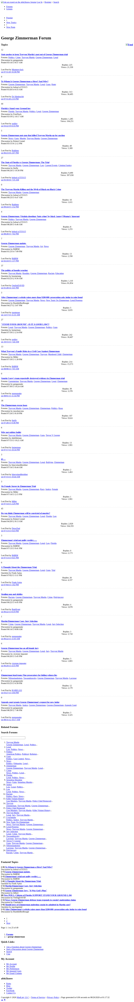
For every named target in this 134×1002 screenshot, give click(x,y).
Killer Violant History (15, 799)
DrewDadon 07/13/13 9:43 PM (10, 529)
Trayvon (43, 354)
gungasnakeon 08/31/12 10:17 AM (11, 718)
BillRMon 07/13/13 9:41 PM (10, 556)
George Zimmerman (44, 57)
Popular (9, 18)
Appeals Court (71, 705)
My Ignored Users (13, 971)
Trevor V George (53, 435)
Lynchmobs (11, 817)
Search (56, 2)
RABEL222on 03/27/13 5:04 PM (11, 691)
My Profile (10, 966)
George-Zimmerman (55, 705)
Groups (9, 9)
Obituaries (17, 763)
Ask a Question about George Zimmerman (23, 947)
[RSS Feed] (129, 44)
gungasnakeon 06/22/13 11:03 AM (11, 637)
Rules (8, 983)
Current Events (51, 165)
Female (55, 489)
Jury (47, 651)
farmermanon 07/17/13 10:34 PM (11, 448)
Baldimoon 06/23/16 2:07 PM (10, 151)
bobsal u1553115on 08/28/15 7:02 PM (13, 232)
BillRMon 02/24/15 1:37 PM (10, 259)
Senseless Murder (25, 782)
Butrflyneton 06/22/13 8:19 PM (10, 610)
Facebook (10, 990)
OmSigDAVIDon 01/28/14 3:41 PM (12, 286)
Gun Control (18, 759)
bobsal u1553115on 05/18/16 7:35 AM (13, 178)
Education (59, 273)
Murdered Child (54, 354)
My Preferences (12, 969)
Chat (8, 954)
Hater (53, 84)
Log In (39, 2)
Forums (9, 6)
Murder (23, 138)
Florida (11, 111)
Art (41, 246)
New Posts (10, 27)
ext (8, 923)
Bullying (49, 462)
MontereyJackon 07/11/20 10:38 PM (12, 70)
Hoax (60, 408)
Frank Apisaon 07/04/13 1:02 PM (11, 583)
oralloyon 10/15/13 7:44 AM (10, 340)
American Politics (13, 754)
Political (25, 754)
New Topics (11, 22)
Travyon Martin (56, 651)
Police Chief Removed (41, 801)
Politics (11, 57)
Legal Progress (76, 300)
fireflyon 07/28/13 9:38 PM (10, 421)
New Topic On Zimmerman (57, 300)
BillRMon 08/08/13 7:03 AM (10, 367)
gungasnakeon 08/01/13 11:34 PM (11, 394)
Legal (55, 57)
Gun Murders (11, 801)
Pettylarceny (59, 597)
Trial (53, 570)
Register (47, 2)
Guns (48, 84)
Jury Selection (58, 624)
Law (42, 165)
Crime (18, 57)
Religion (33, 754)
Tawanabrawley (29, 678)
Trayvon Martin (28, 57)
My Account (11, 964)
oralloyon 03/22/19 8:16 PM (10, 124)
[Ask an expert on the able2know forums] (18, 2)
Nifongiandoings (15, 678)
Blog (8, 986)
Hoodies (25, 273)
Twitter (9, 988)
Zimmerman (67, 354)
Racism (51, 273)
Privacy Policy (53, 997)
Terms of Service (38, 997)
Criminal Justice (65, 165)
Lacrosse (73, 678)
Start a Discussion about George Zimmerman (24, 949)
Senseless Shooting (14, 780)
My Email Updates (14, 973)
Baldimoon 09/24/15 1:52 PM (10, 205)
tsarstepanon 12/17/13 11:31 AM (10, 313)
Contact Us (11, 993)
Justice (48, 489)
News (10, 138)
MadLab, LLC (23, 997)
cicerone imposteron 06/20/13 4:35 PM (13, 664)
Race (42, 489)
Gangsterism (13, 381)
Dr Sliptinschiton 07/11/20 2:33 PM (12, 97)
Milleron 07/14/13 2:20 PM (10, 502)
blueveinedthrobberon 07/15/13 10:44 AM (14, 475)
